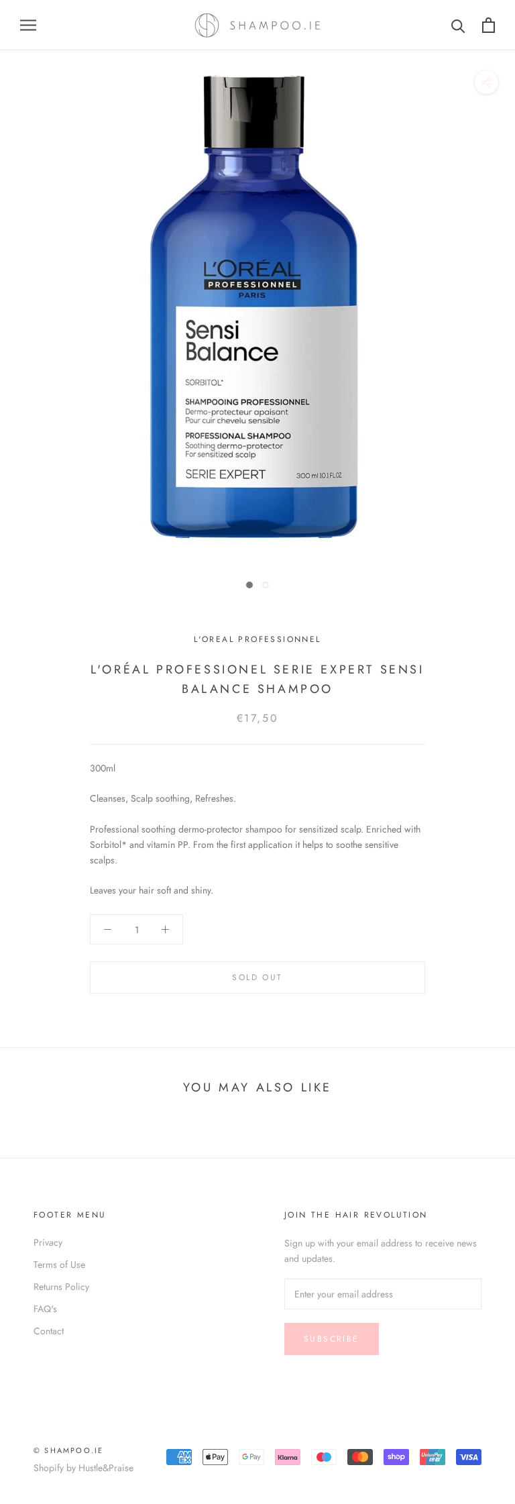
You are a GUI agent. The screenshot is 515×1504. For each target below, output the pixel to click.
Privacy (48, 1242)
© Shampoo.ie (68, 1450)
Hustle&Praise (105, 1467)
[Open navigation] (28, 25)
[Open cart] (488, 25)
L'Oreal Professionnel (257, 639)
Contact (49, 1331)
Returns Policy (61, 1286)
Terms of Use (59, 1264)
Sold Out (257, 977)
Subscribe (331, 1339)
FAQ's (45, 1308)
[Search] (458, 25)
